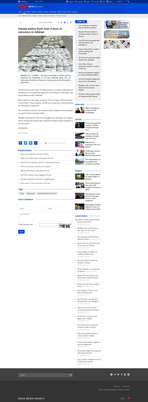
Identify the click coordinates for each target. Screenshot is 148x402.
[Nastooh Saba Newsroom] (122, 398)
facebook (96, 1)
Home (20, 12)
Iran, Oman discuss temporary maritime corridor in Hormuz (89, 66)
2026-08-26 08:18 (84, 280)
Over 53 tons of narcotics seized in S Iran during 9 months (40, 162)
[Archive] (128, 374)
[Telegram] (111, 374)
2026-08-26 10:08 (96, 239)
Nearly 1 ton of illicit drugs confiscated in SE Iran (36, 158)
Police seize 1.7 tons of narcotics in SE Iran (35, 183)
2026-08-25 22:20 (84, 312)
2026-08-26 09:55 (84, 248)
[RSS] (125, 374)
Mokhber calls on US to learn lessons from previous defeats (89, 88)
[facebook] (121, 374)
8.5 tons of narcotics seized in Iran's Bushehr (35, 166)
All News (74, 12)
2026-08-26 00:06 (84, 303)
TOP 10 (81, 22)
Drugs (22, 193)
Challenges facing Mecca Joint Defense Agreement (93, 153)
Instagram (80, 1)
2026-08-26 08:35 (92, 271)
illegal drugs (31, 193)
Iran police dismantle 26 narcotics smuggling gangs (37, 179)
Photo (64, 12)
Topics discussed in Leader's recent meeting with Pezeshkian (89, 51)
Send (21, 232)
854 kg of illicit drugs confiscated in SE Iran (35, 171)
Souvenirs (52, 16)
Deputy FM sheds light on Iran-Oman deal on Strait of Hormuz (88, 34)
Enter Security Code (25, 224)
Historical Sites (42, 16)
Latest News (81, 216)
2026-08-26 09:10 (84, 265)
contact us (126, 386)
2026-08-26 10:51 (84, 224)
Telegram (70, 1)
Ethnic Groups (26, 16)
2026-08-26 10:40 (84, 233)
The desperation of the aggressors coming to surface (92, 162)
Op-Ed (78, 119)
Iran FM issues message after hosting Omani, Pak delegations (89, 43)
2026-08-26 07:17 (84, 295)
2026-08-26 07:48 (88, 286)
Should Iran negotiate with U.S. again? (92, 145)
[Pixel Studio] (127, 398)
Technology (52, 12)
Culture (46, 12)
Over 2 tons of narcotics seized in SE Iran (34, 154)
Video (69, 12)
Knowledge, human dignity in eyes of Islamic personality (93, 207)
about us (117, 386)
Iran (24, 12)
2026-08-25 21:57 (84, 321)
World (28, 12)
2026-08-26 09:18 (84, 256)
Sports (59, 12)
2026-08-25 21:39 (84, 329)
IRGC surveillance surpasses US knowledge (92, 110)
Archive (110, 1)
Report (78, 171)
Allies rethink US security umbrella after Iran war (92, 136)
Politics (33, 12)
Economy (40, 12)
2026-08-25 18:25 (84, 355)
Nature (34, 16)
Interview (79, 104)
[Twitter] (118, 374)
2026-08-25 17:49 (84, 364)
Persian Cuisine (61, 16)
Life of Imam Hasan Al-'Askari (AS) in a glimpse (92, 177)
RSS (103, 1)
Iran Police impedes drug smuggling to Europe (35, 175)
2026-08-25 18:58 (84, 346)
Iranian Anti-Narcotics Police (47, 193)
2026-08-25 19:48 (84, 338)
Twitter (88, 1)
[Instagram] (114, 374)
